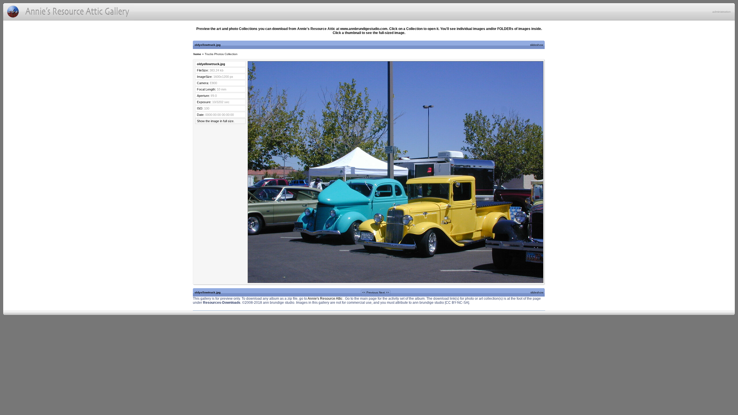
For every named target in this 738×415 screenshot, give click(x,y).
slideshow (536, 44)
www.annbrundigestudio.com (363, 29)
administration (721, 11)
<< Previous (370, 292)
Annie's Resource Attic (325, 299)
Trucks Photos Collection (221, 54)
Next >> (384, 292)
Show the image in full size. (215, 121)
